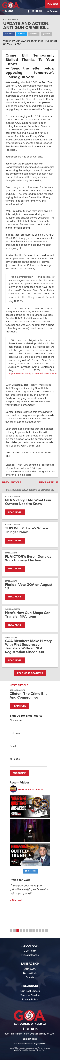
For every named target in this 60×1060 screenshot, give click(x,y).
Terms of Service (30, 995)
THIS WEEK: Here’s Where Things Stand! (26, 530)
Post (22, 34)
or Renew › (52, 11)
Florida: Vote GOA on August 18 (28, 586)
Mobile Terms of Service (23, 1050)
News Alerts (30, 973)
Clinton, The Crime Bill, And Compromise (28, 695)
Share (9, 34)
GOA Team (30, 950)
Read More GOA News (30, 673)
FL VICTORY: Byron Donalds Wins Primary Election (28, 558)
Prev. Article (11, 482)
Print (47, 34)
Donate (30, 977)
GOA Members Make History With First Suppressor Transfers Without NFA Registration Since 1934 (28, 646)
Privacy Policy (30, 999)
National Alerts (10, 20)
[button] (11, 930)
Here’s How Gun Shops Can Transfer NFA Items (28, 614)
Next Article (48, 482)
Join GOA (52, 4)
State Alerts (11, 553)
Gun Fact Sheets (30, 991)
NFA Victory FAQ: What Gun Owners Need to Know (28, 502)
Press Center (11, 637)
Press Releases (30, 955)
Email (34, 34)
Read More (14, 512)
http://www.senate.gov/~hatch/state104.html (32, 373)
